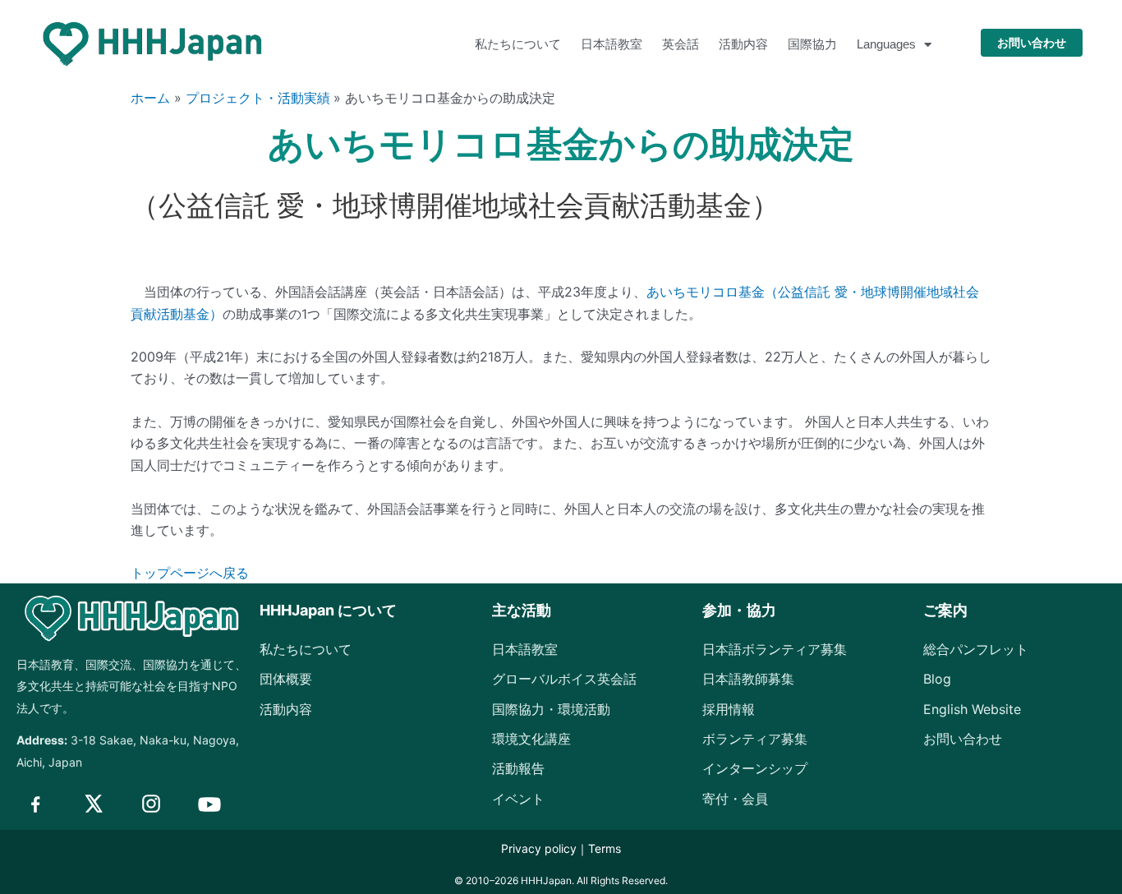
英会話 (680, 44)
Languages (886, 44)
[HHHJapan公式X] (92, 803)
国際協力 (812, 44)
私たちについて (518, 44)
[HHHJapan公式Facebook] (35, 803)
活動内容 (743, 44)
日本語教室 (611, 44)
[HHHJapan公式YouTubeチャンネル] (209, 804)
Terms (604, 848)
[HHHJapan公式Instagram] (151, 803)
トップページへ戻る (190, 573)
